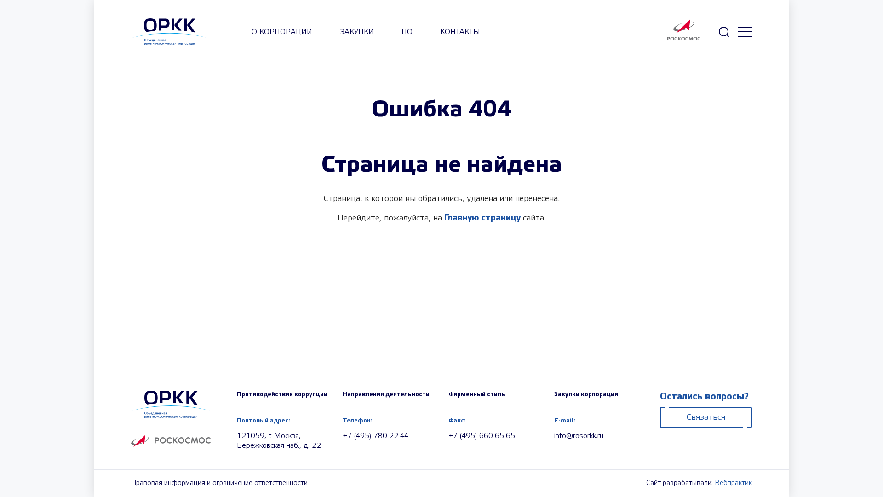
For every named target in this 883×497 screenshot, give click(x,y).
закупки (357, 32)
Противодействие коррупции (282, 394)
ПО (407, 32)
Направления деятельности (386, 394)
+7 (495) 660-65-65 (481, 436)
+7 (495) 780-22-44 (375, 436)
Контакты (460, 32)
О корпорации (282, 32)
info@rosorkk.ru (578, 436)
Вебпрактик (733, 483)
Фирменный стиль (476, 394)
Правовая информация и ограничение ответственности (219, 483)
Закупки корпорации (586, 394)
